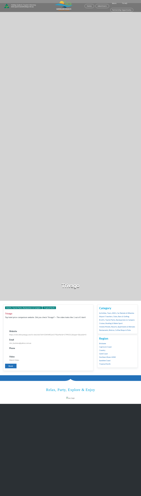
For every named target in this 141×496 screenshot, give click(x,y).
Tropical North (49, 308)
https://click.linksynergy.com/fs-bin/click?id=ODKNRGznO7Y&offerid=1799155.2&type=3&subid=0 (47, 335)
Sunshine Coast (104, 360)
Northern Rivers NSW (107, 357)
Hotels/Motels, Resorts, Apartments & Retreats (117, 327)
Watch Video (14, 360)
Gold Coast (103, 354)
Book (11, 366)
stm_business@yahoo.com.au (20, 343)
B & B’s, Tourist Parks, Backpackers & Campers (23, 308)
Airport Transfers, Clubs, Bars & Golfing (114, 316)
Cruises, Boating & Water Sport (111, 323)
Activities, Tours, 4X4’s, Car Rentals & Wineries (116, 313)
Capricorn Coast (105, 347)
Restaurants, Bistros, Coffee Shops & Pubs (115, 330)
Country (102, 350)
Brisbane (102, 343)
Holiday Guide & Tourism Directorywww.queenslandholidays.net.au (23, 6)
